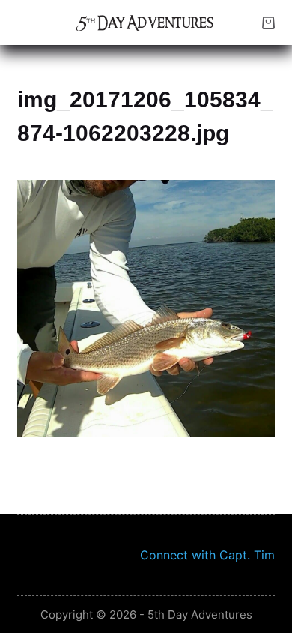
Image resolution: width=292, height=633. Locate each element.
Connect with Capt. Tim (207, 555)
